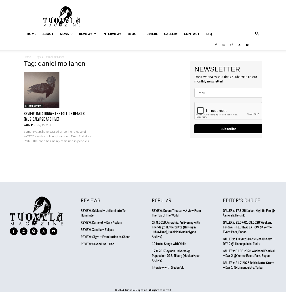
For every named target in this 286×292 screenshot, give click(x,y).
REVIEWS (86, 34)
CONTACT (192, 34)
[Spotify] (34, 231)
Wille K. (28, 125)
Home (31, 34)
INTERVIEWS (112, 34)
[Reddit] (231, 44)
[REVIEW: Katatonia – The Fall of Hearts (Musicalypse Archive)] (60, 90)
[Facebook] (215, 44)
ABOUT (48, 34)
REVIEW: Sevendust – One (97, 244)
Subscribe (228, 129)
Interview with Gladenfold (168, 267)
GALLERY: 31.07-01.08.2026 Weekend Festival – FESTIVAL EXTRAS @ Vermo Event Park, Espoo (247, 227)
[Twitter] (239, 44)
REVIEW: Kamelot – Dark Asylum (101, 222)
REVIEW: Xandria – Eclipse (97, 229)
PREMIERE (150, 34)
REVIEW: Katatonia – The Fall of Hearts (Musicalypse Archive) (54, 116)
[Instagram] (223, 44)
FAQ (209, 34)
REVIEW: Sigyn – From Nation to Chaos (105, 237)
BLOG (132, 34)
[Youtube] (247, 44)
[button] (257, 34)
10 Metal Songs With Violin (169, 244)
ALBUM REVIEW (33, 106)
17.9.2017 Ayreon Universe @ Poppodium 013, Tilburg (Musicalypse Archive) (176, 255)
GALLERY (171, 34)
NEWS (64, 34)
